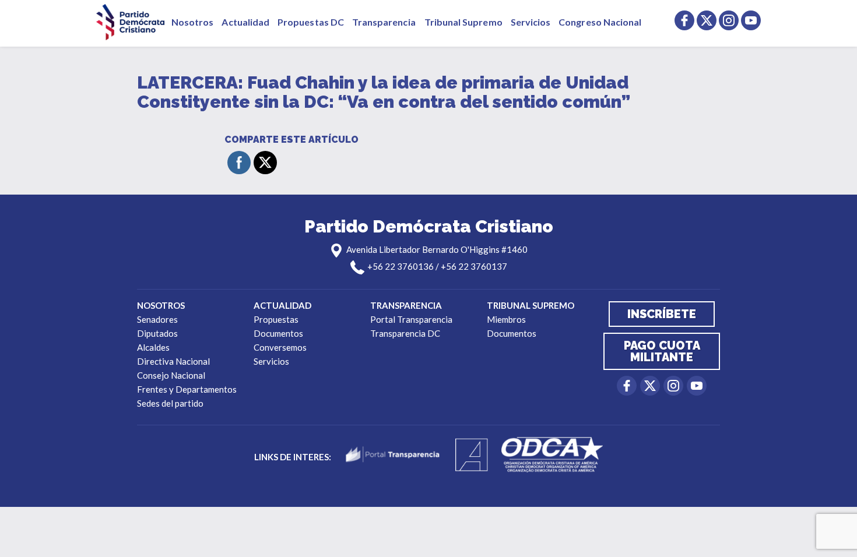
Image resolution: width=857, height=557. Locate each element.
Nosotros (192, 21)
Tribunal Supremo (463, 21)
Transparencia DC (405, 333)
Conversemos (280, 347)
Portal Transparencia (411, 319)
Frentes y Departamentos (187, 389)
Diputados (157, 333)
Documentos (278, 333)
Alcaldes (153, 347)
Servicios (531, 21)
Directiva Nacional (173, 361)
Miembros (506, 319)
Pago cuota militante (662, 351)
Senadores (157, 319)
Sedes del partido (170, 403)
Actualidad (245, 21)
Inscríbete (661, 314)
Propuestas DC (311, 21)
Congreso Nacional (600, 21)
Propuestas (276, 319)
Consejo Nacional (171, 375)
